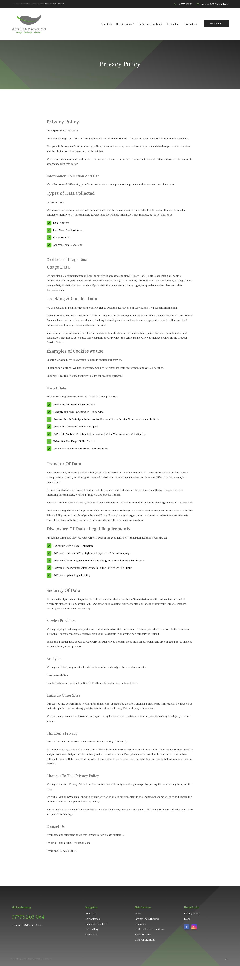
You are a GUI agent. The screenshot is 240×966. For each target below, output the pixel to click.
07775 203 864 (186, 4)
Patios (138, 913)
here (134, 683)
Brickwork (140, 924)
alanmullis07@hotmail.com (215, 4)
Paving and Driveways (147, 918)
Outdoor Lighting (145, 939)
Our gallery (173, 24)
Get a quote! (216, 23)
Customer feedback (150, 24)
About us (106, 24)
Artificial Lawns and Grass (149, 929)
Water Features (143, 934)
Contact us (190, 24)
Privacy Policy (192, 913)
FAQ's (187, 918)
